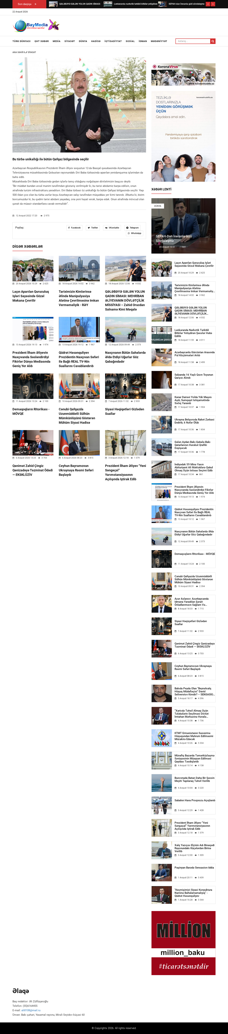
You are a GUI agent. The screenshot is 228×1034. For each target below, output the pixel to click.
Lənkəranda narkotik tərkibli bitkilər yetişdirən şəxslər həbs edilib (193, 333)
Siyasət (69, 41)
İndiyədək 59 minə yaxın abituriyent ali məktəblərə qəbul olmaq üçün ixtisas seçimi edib (194, 467)
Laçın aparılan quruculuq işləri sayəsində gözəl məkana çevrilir (30, 296)
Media (57, 41)
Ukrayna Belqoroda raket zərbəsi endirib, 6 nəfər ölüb (194, 421)
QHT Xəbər (42, 41)
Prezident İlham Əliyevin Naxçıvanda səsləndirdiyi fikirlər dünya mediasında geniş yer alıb (194, 489)
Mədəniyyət (159, 41)
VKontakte (113, 228)
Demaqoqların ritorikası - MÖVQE (195, 554)
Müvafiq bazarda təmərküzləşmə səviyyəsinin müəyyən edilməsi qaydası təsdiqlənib (194, 758)
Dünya (83, 41)
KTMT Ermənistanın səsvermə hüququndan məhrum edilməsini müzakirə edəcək (194, 736)
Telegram (134, 228)
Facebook (76, 228)
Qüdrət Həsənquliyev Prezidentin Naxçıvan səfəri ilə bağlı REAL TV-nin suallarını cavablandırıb (194, 512)
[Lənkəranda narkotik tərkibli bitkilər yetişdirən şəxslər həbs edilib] (108, 4)
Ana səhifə (18, 52)
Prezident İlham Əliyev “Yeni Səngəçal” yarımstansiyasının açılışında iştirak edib (192, 825)
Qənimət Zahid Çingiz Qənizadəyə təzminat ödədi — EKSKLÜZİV (32, 470)
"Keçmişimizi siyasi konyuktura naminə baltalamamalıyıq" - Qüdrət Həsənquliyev (193, 893)
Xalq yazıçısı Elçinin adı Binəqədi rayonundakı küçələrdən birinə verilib (194, 848)
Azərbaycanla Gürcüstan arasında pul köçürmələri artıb (195, 354)
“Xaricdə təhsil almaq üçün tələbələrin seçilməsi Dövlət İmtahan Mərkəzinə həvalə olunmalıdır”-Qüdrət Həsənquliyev (195, 713)
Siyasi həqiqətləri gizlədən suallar (191, 623)
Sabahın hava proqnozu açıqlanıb (195, 800)
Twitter (94, 228)
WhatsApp (136, 233)
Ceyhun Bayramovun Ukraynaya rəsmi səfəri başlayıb (76, 470)
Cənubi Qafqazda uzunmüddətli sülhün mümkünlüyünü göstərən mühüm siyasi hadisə (194, 579)
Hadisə (96, 41)
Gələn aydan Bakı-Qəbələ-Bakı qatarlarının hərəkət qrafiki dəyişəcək (192, 445)
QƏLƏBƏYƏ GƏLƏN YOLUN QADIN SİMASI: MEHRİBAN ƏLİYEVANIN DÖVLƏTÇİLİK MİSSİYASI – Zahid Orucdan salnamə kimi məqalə (125, 300)
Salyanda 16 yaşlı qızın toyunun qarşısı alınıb (194, 376)
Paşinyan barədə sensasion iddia (194, 867)
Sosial (130, 41)
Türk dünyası (21, 41)
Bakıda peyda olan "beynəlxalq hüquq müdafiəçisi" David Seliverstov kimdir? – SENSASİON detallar (195, 691)
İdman (143, 41)
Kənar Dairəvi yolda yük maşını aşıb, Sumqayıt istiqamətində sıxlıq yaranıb (193, 400)
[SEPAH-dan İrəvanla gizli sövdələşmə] (162, 4)
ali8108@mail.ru (30, 1010)
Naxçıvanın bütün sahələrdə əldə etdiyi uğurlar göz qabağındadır (125, 357)
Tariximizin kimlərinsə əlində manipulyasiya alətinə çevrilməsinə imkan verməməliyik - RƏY (195, 288)
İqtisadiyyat (113, 41)
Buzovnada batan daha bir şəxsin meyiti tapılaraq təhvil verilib (194, 780)
